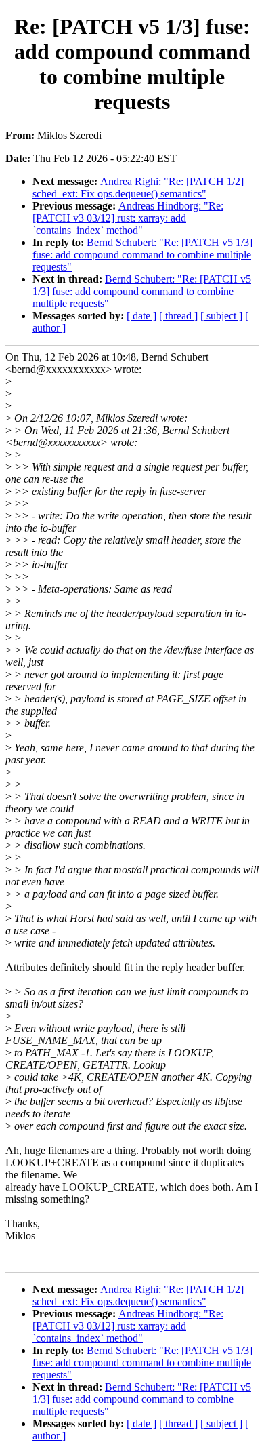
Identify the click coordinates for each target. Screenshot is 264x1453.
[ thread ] (178, 315)
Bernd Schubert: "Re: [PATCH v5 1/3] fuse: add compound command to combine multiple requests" (142, 255)
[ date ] (141, 315)
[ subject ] (221, 315)
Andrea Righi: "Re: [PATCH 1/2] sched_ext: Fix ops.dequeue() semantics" (138, 187)
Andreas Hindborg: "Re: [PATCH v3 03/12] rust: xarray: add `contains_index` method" (127, 218)
